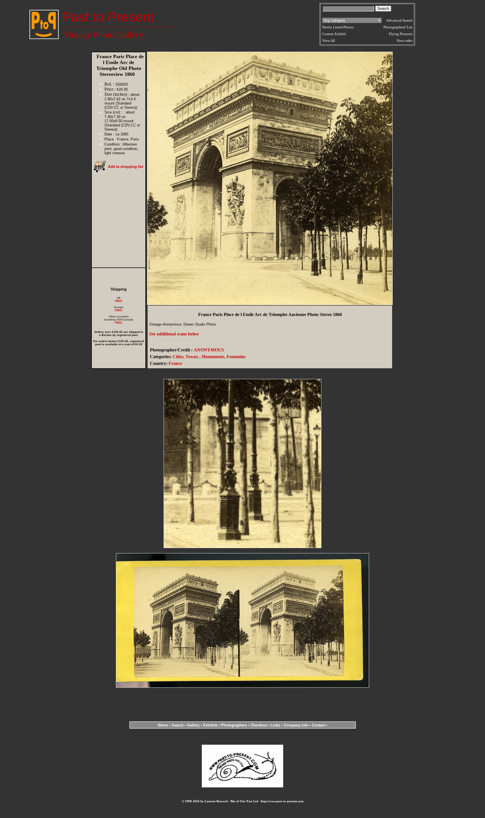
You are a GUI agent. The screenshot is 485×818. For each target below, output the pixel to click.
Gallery (193, 725)
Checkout (259, 725)
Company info (296, 725)
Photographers (234, 725)
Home (163, 725)
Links (275, 725)
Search (177, 725)
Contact (318, 725)
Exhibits (210, 725)
